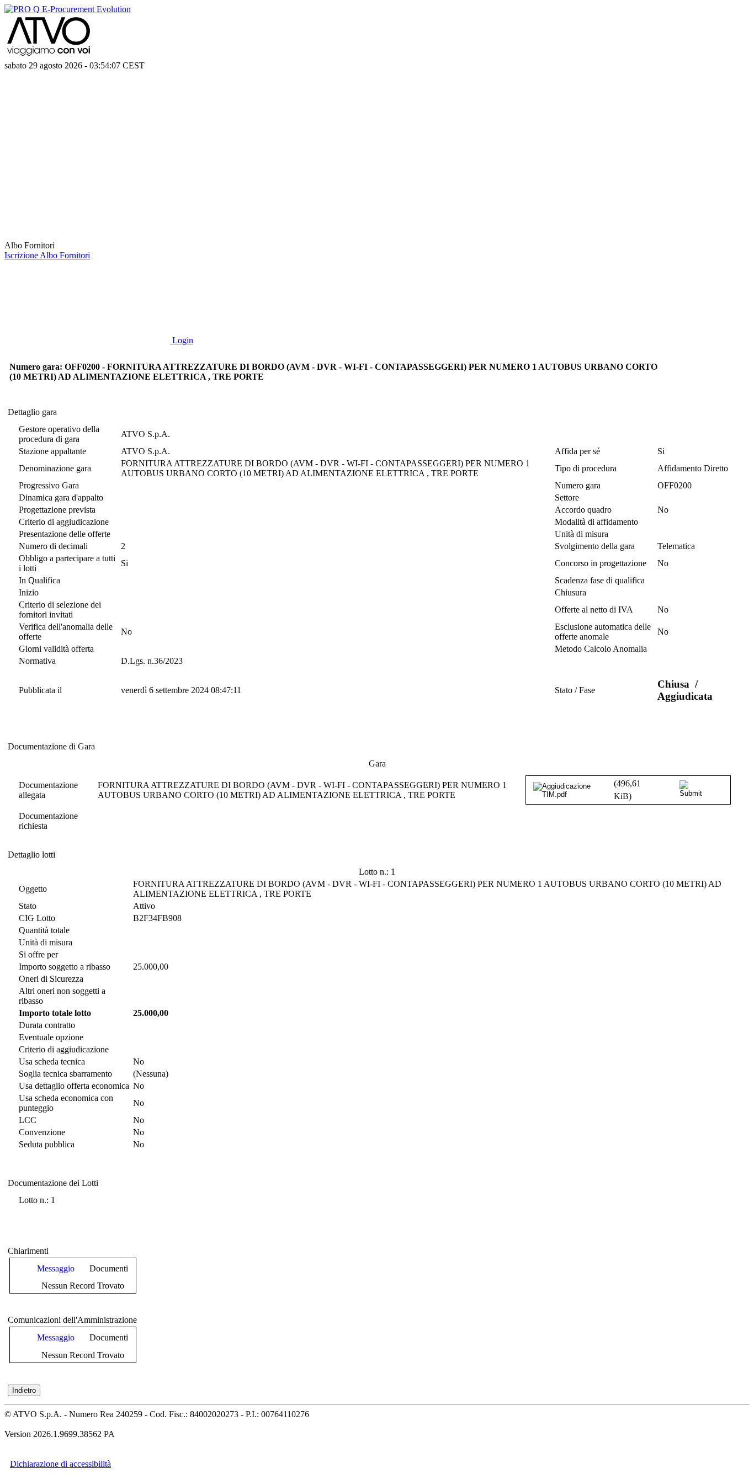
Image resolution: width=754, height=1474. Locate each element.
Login (181, 340)
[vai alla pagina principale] (87, 235)
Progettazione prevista (57, 509)
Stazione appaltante (52, 451)
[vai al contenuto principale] (87, 150)
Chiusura (570, 592)
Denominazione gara (55, 468)
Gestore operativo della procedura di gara (59, 434)
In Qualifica (39, 580)
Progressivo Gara (49, 485)
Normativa (37, 661)
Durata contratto (47, 1025)
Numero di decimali (53, 546)
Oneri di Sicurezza (51, 978)
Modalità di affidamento (596, 521)
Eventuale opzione (51, 1037)
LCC (27, 1120)
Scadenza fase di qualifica (600, 580)
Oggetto (33, 888)
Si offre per (38, 954)
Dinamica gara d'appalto (61, 497)
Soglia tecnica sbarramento (65, 1073)
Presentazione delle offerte (64, 534)
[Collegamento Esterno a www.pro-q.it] (67, 9)
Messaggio (56, 1268)
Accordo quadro (583, 509)
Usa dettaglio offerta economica (74, 1085)
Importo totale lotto (55, 1013)
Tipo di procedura (586, 468)
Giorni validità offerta (56, 648)
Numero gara (578, 485)
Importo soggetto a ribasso (64, 966)
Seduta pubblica (47, 1144)
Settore (567, 497)
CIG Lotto (37, 918)
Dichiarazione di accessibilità (60, 1463)
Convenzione (42, 1132)
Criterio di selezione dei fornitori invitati (60, 609)
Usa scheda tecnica (52, 1061)
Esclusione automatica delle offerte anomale (603, 631)
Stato (27, 906)
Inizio (29, 592)
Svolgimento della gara (595, 546)
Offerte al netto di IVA (594, 609)
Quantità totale (44, 930)
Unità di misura (581, 534)
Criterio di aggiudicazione (64, 521)
